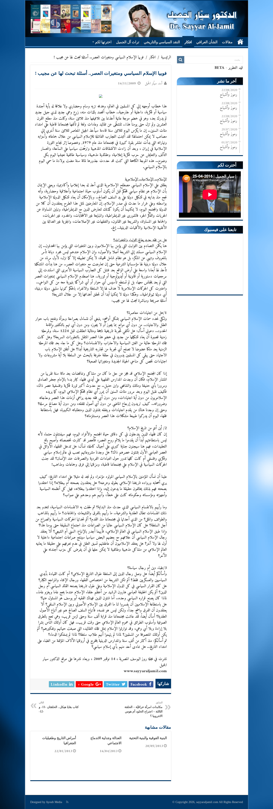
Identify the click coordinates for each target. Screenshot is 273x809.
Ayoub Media (54, 802)
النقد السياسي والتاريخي (162, 42)
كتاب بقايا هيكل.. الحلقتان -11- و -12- (59, 707)
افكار (188, 42)
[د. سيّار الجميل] (136, 19)
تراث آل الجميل (127, 42)
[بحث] (180, 59)
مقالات (227, 42)
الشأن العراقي (207, 42)
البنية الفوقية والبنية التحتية (148, 738)
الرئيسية (240, 41)
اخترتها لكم (103, 42)
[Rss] (67, 802)
